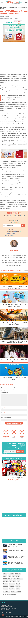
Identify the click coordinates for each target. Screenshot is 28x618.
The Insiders (13, 581)
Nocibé (18, 584)
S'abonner (20, 451)
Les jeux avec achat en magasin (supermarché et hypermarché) (16, 551)
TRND (17, 589)
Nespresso (11, 584)
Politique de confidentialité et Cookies (20, 616)
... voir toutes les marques (9, 594)
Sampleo (18, 586)
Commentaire (5, 392)
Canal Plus (18, 573)
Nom (2, 408)
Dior (10, 576)
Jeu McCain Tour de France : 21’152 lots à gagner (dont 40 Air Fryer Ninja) (14, 287)
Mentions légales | (9, 616)
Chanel (5, 576)
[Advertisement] (14, 57)
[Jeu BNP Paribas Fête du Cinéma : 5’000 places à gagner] (14, 357)
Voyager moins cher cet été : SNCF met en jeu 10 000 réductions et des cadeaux (14, 341)
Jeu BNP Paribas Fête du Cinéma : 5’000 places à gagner (14, 360)
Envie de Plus (15, 576)
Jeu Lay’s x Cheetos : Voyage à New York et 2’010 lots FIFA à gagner (14, 323)
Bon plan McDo (5, 609)
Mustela (5, 584)
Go (22, 225)
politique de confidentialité (8, 390)
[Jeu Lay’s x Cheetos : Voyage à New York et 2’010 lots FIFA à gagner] (14, 321)
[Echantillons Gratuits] (14, 3)
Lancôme (5, 581)
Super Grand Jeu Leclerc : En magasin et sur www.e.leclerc (15, 562)
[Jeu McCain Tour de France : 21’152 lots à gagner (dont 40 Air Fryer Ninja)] (14, 284)
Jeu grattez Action (6, 612)
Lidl (19, 581)
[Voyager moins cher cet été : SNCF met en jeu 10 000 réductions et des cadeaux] (14, 339)
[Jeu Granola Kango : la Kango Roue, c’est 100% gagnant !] (14, 375)
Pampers (5, 586)
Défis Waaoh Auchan (6, 606)
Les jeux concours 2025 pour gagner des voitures (15, 545)
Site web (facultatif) (6, 417)
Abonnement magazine (14, 478)
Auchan (5, 573)
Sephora (5, 589)
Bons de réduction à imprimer (8, 608)
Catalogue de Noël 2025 (7, 611)
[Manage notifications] (3, 615)
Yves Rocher (6, 591)
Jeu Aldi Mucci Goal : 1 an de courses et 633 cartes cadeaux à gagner (14, 305)
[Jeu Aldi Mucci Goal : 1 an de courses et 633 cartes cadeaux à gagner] (14, 303)
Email (2, 413)
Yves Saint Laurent (16, 591)
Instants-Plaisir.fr (7, 578)
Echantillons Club (4, 7)
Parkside (12, 586)
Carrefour (11, 573)
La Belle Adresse (18, 578)
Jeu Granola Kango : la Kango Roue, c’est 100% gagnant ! (14, 378)
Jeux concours (12, 7)
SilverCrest (12, 589)
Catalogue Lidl (5, 605)
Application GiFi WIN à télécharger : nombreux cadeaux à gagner (16, 557)
